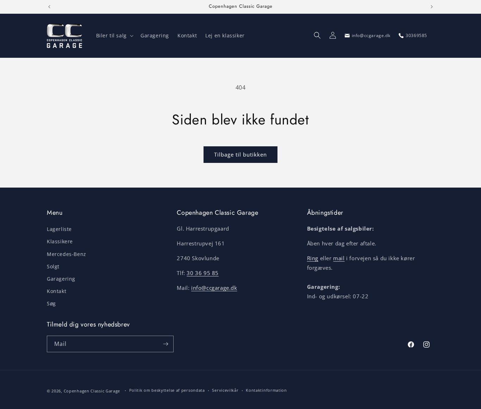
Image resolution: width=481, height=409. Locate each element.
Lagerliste (59, 229)
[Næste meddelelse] (431, 6)
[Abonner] (165, 344)
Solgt (53, 266)
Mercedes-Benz (66, 254)
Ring (312, 258)
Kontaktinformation (266, 390)
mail (338, 258)
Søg (51, 303)
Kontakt (56, 291)
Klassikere (60, 241)
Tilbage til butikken (240, 154)
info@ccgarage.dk (214, 287)
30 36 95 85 (203, 272)
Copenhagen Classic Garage (92, 390)
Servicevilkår (225, 390)
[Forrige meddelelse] (49, 6)
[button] (114, 35)
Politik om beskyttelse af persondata (167, 390)
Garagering (61, 278)
